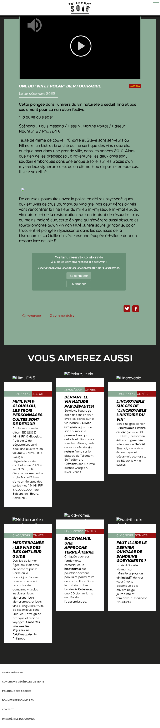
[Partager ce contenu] (135, 308)
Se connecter (79, 275)
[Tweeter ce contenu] (127, 308)
